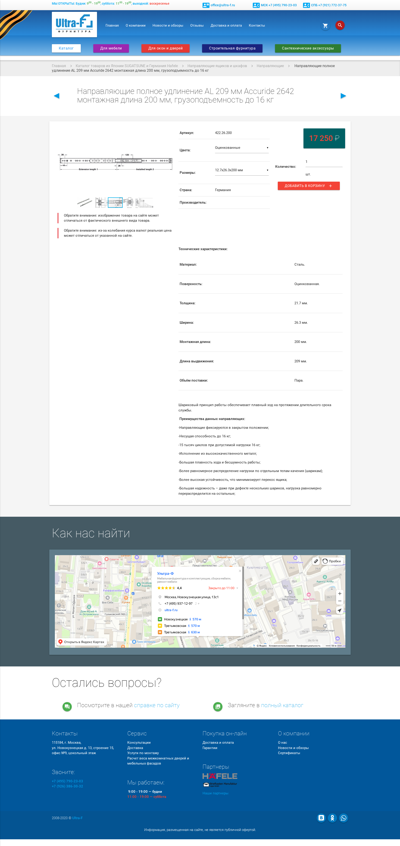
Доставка (135, 748)
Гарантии (210, 748)
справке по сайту (157, 705)
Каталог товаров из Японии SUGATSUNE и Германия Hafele (127, 66)
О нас (282, 742)
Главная (112, 25)
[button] (169, 131)
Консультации (139, 742)
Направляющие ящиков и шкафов (217, 66)
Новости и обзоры (168, 25)
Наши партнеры (215, 793)
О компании (136, 25)
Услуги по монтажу (143, 753)
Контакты (257, 25)
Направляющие (270, 66)
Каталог (66, 48)
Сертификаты (289, 753)
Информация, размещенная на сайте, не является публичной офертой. (200, 830)
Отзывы (197, 25)
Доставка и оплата (226, 25)
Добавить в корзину (309, 186)
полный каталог (282, 705)
